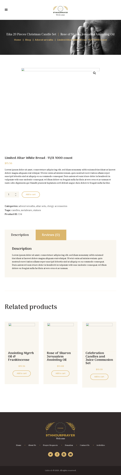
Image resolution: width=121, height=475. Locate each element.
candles (15, 210)
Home (17, 40)
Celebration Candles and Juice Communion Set (99, 358)
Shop (28, 40)
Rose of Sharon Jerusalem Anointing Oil (87, 34)
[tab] (20, 235)
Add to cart (31, 194)
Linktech (48, 470)
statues (37, 210)
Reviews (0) (51, 235)
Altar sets (41, 206)
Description (20, 235)
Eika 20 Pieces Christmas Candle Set (31, 34)
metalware (26, 210)
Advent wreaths (44, 40)
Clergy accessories (57, 206)
